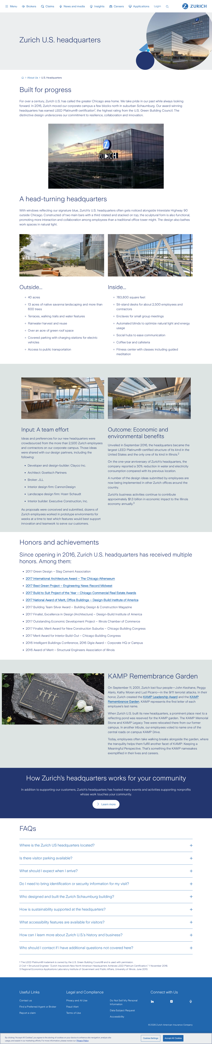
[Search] (167, 6)
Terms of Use (73, 1013)
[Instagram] (171, 1001)
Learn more (108, 804)
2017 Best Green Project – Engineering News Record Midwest (69, 585)
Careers (119, 6)
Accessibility (117, 1016)
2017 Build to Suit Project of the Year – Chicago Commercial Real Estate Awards (81, 593)
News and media (74, 6)
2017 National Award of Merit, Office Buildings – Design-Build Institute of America (82, 600)
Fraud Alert (72, 1006)
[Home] (194, 6)
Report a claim (27, 1013)
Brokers (31, 6)
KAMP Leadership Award (160, 697)
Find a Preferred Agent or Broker (37, 1006)
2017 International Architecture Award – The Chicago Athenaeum (70, 578)
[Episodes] (191, 1001)
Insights (99, 6)
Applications (141, 6)
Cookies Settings (150, 1038)
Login (157, 6)
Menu (13, 6)
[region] (106, 1038)
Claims (49, 6)
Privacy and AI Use (77, 1000)
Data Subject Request (122, 1010)
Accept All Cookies (173, 1038)
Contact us (25, 1000)
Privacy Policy (83, 1041)
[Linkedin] (152, 1001)
